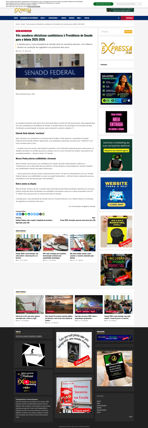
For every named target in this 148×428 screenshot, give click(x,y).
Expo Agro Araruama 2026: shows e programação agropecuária (86, 317)
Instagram (129, 18)
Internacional (53, 18)
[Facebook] (17, 214)
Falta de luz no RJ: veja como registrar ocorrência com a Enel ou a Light (28, 317)
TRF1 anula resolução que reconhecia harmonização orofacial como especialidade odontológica (54, 255)
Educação (20, 249)
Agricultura (86, 311)
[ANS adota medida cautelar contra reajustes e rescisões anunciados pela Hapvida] (82, 242)
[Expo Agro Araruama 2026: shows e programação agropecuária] (89, 304)
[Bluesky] (20, 214)
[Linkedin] (29, 214)
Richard (19, 51)
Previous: (34, 220)
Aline (18, 260)
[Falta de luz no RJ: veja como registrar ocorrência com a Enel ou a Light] (30, 304)
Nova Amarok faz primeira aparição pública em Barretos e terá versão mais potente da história (58, 318)
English (86, 18)
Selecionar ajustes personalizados (126, 4)
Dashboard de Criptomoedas (29, 18)
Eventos (79, 311)
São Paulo (34, 311)
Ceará (28, 311)
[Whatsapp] (26, 214)
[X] (40, 214)
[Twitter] (31, 214)
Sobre (79, 18)
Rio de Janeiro (21, 311)
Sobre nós (99, 400)
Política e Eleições (26, 31)
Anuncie (63, 18)
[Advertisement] (55, 110)
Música (93, 311)
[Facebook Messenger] (37, 214)
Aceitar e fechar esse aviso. (103, 4)
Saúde (46, 249)
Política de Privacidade (101, 405)
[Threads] (23, 214)
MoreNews (81, 426)
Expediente (99, 407)
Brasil (43, 18)
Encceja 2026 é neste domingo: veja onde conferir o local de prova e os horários (27, 255)
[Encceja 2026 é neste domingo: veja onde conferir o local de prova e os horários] (28, 242)
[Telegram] (34, 214)
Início (16, 18)
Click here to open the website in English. (29, 336)
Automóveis (50, 311)
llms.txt (130, 416)
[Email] (43, 214)
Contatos (71, 18)
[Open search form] (118, 18)
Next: (77, 219)
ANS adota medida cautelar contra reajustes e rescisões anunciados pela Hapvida (82, 255)
